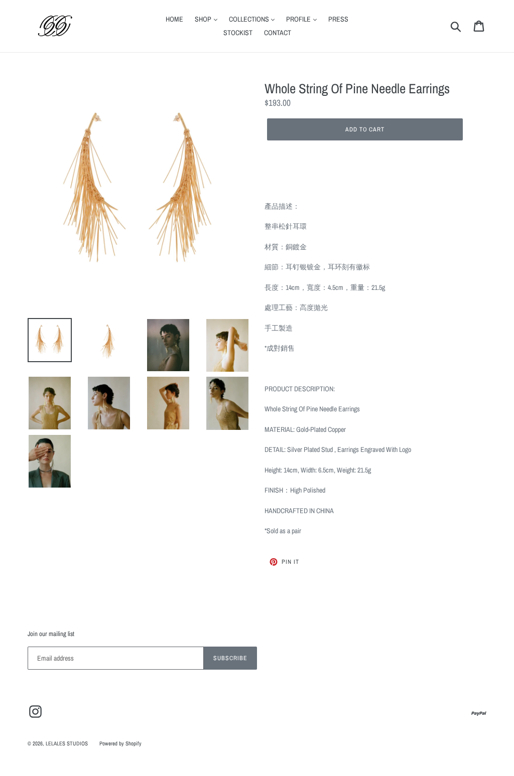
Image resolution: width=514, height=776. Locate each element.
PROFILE (299, 19)
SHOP (204, 19)
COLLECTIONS (250, 19)
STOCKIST (237, 32)
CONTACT (277, 32)
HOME (174, 19)
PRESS (338, 19)
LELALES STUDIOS (67, 743)
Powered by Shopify (120, 743)
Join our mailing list (51, 634)
